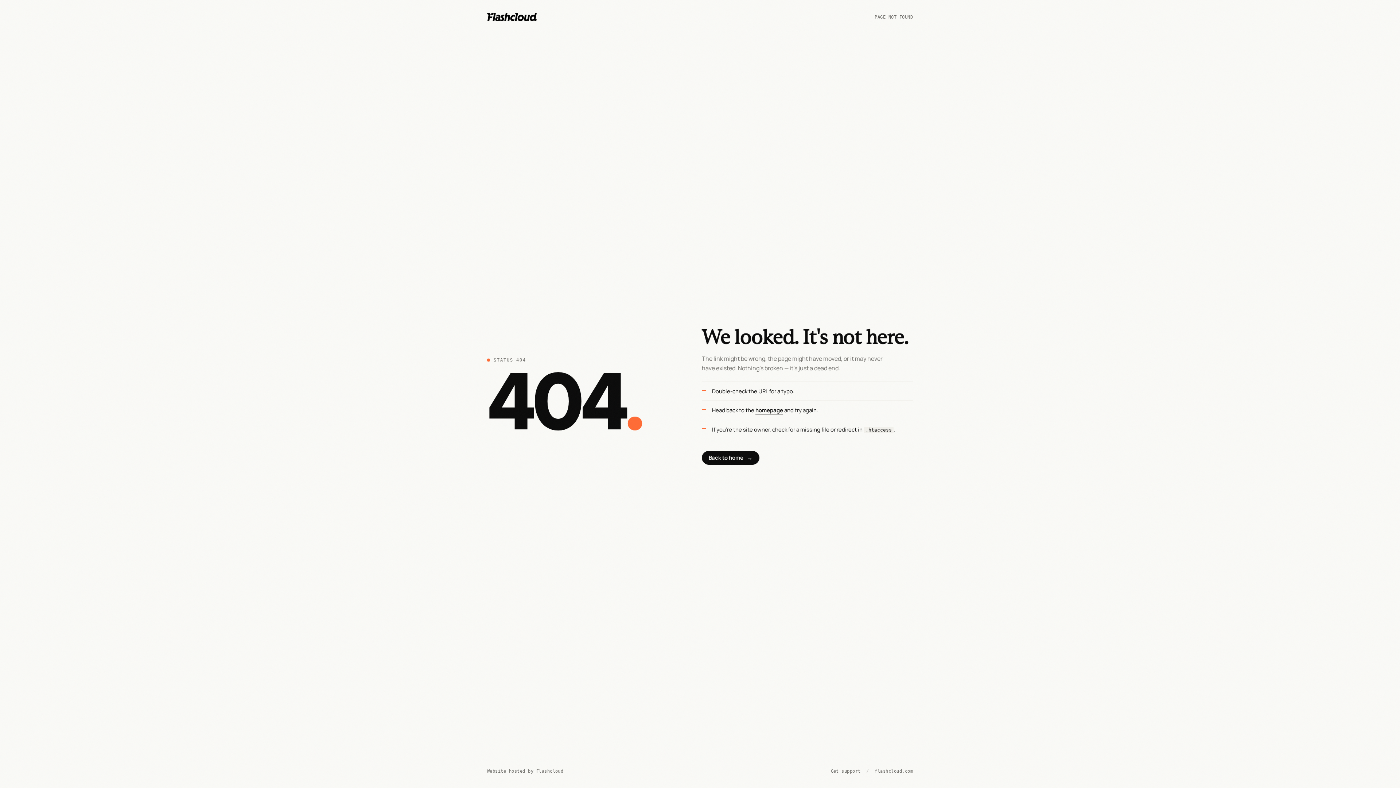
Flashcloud (550, 771)
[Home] (512, 17)
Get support (846, 771)
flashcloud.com (894, 771)
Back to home (730, 457)
